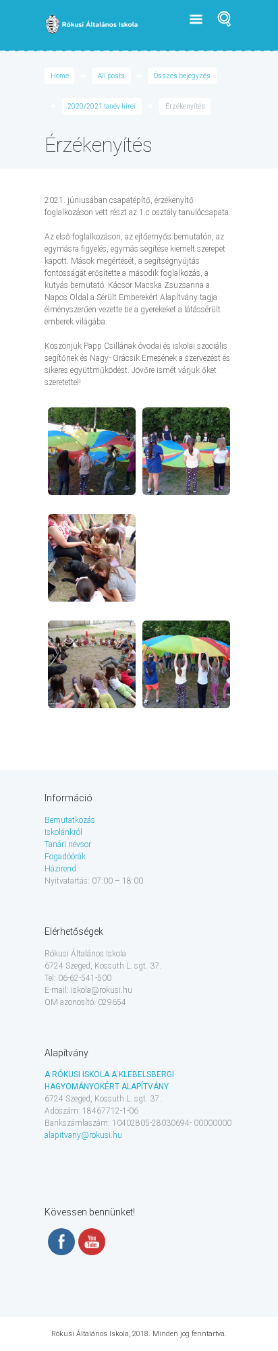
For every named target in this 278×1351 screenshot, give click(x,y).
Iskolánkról (63, 832)
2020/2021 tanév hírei (101, 106)
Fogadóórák (65, 856)
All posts (111, 76)
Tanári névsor (68, 844)
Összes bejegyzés (182, 76)
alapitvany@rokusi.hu (83, 1135)
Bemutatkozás (70, 820)
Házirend (60, 868)
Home (60, 76)
